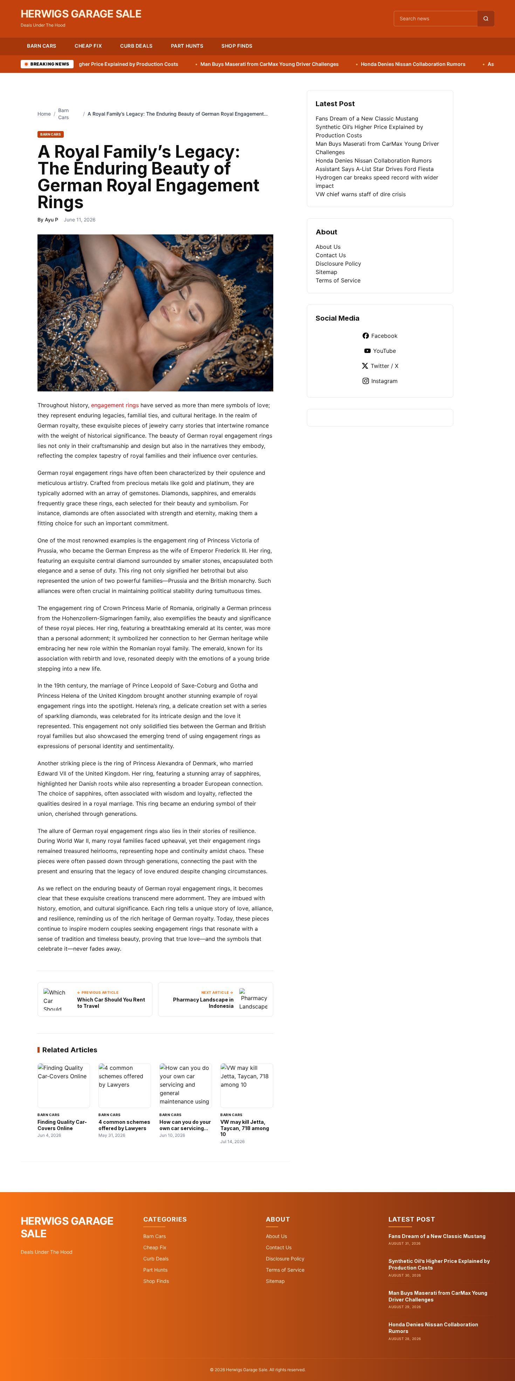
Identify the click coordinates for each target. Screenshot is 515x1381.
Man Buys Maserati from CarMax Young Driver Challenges (218, 64)
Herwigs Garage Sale (81, 13)
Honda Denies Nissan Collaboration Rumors (362, 64)
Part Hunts (187, 46)
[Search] (486, 18)
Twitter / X (384, 365)
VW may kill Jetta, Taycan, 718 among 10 (244, 1128)
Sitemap (326, 271)
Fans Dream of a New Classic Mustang (367, 118)
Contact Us (331, 255)
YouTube (384, 350)
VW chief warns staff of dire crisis (361, 194)
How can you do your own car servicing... (185, 1125)
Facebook (384, 335)
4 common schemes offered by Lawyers (124, 1125)
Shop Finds (237, 46)
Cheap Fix (88, 46)
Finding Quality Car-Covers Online (62, 1125)
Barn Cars (41, 46)
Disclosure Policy (338, 263)
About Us (328, 246)
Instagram (384, 380)
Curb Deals (136, 46)
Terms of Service (338, 280)
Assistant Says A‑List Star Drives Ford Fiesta (375, 168)
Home (44, 114)
